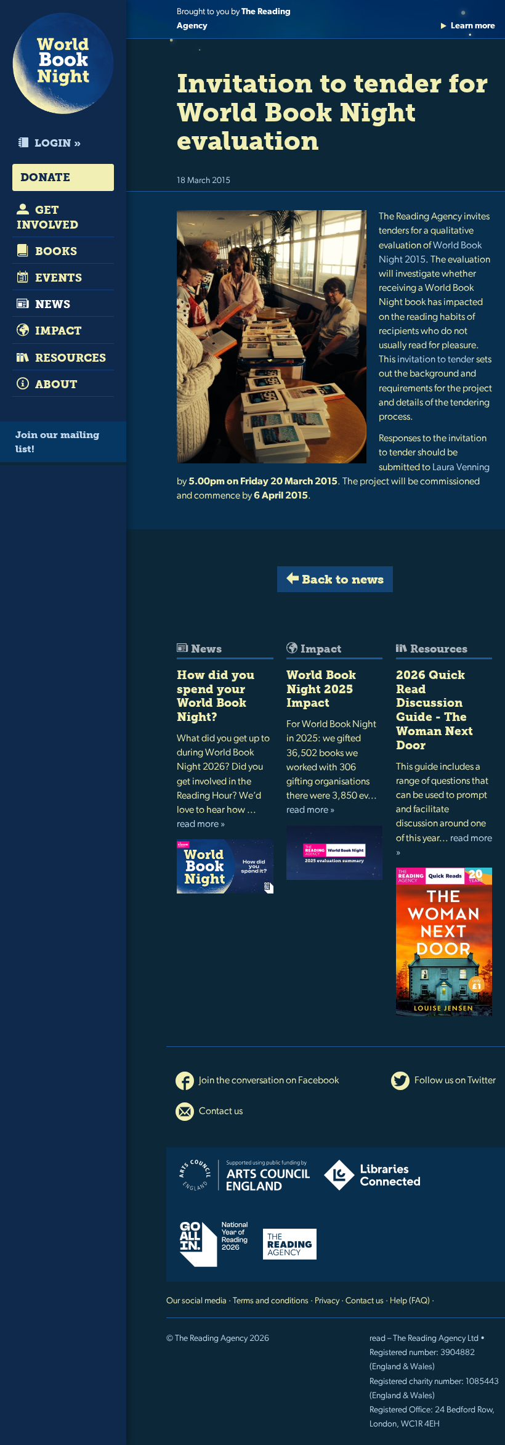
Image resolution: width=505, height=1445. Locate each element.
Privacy (327, 1301)
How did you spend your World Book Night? (215, 696)
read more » (201, 824)
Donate (45, 177)
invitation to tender (435, 360)
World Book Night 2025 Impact (321, 689)
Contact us (220, 1112)
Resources (69, 358)
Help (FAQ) (410, 1301)
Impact (57, 331)
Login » (56, 143)
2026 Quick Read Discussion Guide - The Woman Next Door (434, 710)
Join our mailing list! (57, 442)
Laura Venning (461, 468)
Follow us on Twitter (454, 1081)
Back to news (341, 579)
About (55, 384)
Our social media (196, 1301)
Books (54, 251)
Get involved (47, 217)
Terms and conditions (271, 1301)
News (51, 304)
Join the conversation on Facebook (268, 1081)
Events (57, 278)
